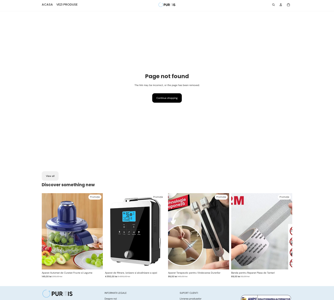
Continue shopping (167, 98)
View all (50, 176)
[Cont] (281, 5)
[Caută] (273, 5)
